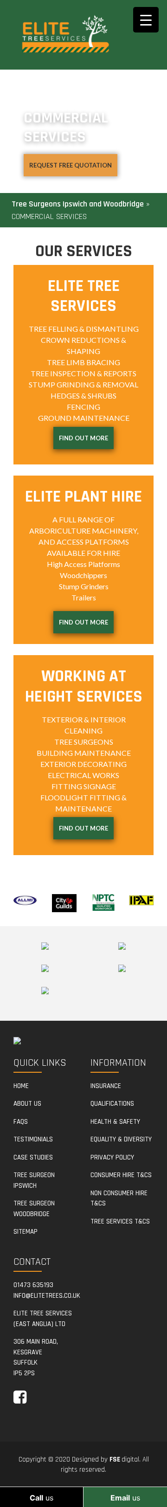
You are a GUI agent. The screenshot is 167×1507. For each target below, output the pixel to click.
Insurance (105, 1086)
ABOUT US (27, 1103)
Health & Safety (115, 1121)
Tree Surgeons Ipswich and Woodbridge (78, 204)
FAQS (20, 1121)
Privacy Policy (112, 1157)
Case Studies (33, 1157)
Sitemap (25, 1231)
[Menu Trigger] (146, 19)
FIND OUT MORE (83, 438)
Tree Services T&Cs (120, 1221)
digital (124, 1459)
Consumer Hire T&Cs (121, 1175)
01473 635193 (33, 1285)
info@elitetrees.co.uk (46, 1295)
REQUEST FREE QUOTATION (70, 165)
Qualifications (112, 1103)
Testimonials (33, 1139)
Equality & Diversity (121, 1139)
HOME (21, 1086)
